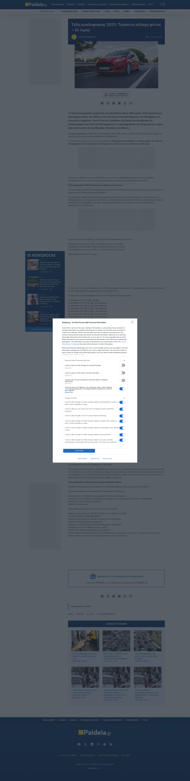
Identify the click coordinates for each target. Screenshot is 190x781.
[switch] (122, 365)
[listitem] (95, 360)
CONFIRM (79, 451)
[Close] (133, 323)
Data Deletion (82, 458)
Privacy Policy (107, 458)
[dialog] (95, 390)
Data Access (95, 458)
